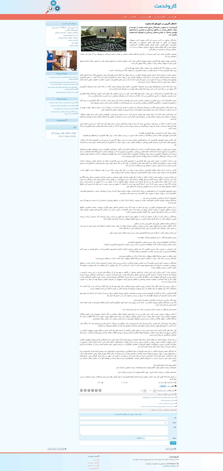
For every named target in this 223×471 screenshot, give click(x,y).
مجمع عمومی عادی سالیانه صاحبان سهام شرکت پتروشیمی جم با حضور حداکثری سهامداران (62, 88)
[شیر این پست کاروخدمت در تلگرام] (100, 390)
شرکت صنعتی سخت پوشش (68, 38)
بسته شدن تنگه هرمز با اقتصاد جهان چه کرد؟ (66, 92)
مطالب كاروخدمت (158, 17)
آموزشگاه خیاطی (72, 30)
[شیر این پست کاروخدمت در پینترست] (88, 390)
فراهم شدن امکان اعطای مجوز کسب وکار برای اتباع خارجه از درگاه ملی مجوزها (63, 78)
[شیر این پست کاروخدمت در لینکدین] (85, 390)
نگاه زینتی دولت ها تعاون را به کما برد (167, 403)
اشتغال (132, 17)
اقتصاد (73, 133)
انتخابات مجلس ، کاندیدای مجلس (66, 32)
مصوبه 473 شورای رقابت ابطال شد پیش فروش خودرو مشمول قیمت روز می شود (64, 113)
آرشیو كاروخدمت (93, 468)
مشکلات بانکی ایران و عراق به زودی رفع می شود (65, 109)
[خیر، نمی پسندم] (145, 390)
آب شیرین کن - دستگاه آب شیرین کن (65, 27)
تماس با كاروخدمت (144, 17)
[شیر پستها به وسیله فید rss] (81, 390)
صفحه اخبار (170, 449)
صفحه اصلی (171, 17)
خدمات (133, 47)
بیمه (124, 17)
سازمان (73, 136)
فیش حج (75, 43)
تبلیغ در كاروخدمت (92, 463)
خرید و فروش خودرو (70, 35)
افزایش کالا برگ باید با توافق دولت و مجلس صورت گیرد (63, 105)
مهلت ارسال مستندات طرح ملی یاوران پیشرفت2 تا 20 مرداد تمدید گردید (158, 406)
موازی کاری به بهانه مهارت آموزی (168, 400)
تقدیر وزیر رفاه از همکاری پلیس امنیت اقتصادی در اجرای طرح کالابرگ (159, 397)
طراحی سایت (73, 40)
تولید (62, 133)
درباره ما (95, 460)
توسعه (66, 136)
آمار (52, 133)
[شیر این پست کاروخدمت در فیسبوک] (96, 390)
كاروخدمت (165, 6)
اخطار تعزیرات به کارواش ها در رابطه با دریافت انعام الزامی (63, 102)
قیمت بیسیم (73, 45)
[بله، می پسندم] (155, 390)
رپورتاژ (57, 133)
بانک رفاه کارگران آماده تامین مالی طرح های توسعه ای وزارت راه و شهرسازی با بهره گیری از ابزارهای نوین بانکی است (63, 83)
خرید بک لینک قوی (93, 465)
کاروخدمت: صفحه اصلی (56, 449)
